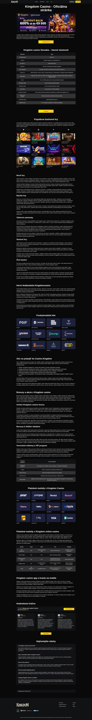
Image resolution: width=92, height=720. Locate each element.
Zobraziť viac (46, 633)
